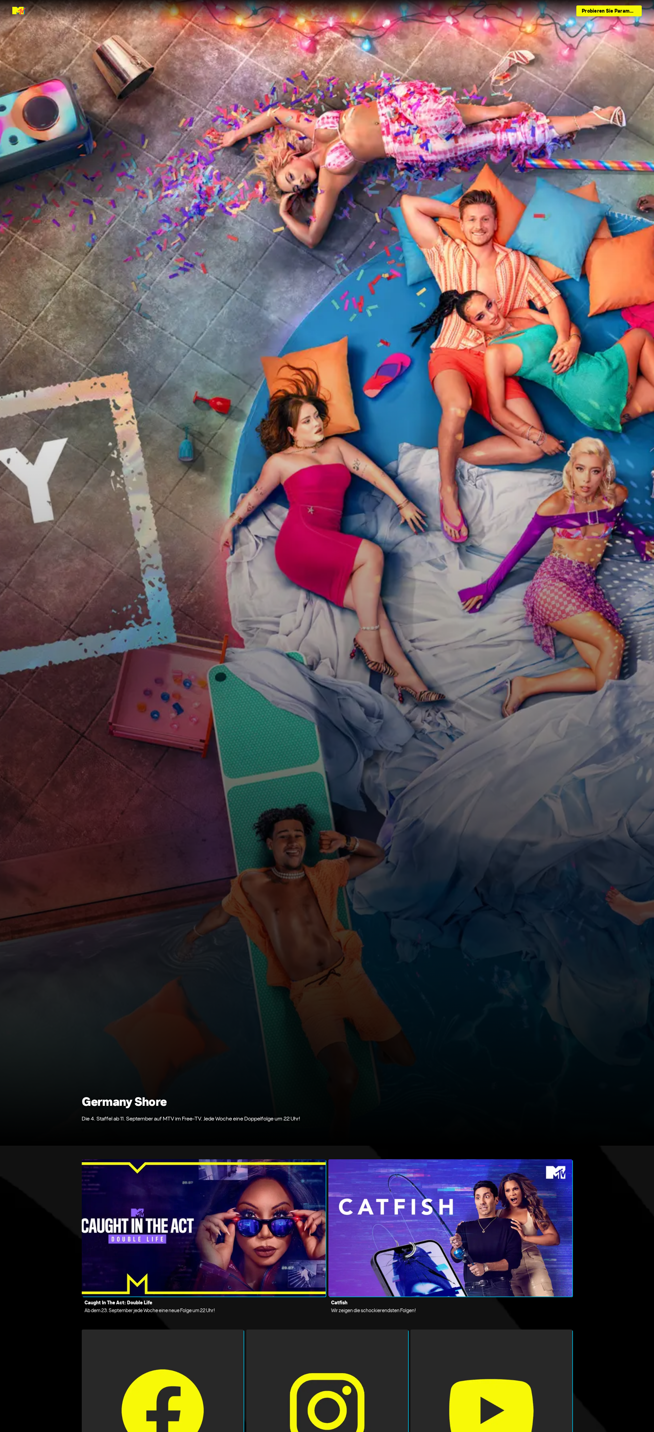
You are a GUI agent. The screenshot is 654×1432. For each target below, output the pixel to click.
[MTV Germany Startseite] (19, 11)
